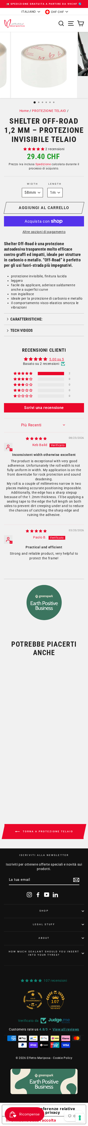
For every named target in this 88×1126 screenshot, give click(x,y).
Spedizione (43, 164)
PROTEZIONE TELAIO (49, 111)
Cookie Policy (62, 1058)
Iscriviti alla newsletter (44, 855)
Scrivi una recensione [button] (44, 407)
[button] (34, 149)
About (44, 938)
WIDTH (32, 184)
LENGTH (54, 184)
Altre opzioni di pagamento (44, 232)
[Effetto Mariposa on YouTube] (46, 894)
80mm (34, 750)
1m (12, 766)
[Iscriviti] (76, 880)
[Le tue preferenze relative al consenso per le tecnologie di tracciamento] (79, 1117)
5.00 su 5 (56, 359)
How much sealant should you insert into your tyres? (44, 953)
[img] (36, 438)
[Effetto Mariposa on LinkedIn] (55, 894)
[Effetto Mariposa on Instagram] (29, 894)
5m (26, 766)
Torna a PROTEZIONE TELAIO (47, 831)
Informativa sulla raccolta (31, 1120)
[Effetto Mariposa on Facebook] (38, 894)
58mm (15, 750)
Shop (43, 910)
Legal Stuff (44, 924)
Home (24, 111)
